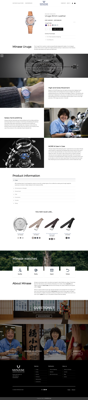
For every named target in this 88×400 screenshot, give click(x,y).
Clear (74, 22)
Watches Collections (18, 3)
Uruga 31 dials (48, 23)
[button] (72, 3)
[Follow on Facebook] (41, 389)
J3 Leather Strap (36, 233)
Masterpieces (28, 3)
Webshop (63, 3)
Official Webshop (53, 369)
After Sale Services (54, 374)
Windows (38, 376)
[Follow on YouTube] (46, 389)
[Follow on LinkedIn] (44, 389)
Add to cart (57, 29)
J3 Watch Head (20, 233)
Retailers (51, 371)
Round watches (50, 14)
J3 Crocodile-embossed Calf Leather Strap (52, 234)
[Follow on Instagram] (43, 389)
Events (65, 376)
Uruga (37, 369)
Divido (37, 371)
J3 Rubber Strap (67, 233)
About (68, 3)
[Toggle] (46, 37)
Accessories (38, 381)
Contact (65, 371)
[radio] (46, 25)
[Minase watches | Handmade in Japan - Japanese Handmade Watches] (44, 3)
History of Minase (67, 369)
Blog (65, 374)
